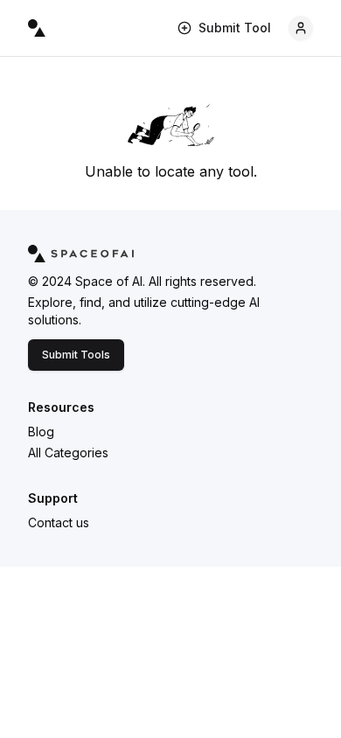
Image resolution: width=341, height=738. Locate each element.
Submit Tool (234, 27)
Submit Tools (76, 354)
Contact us (58, 522)
